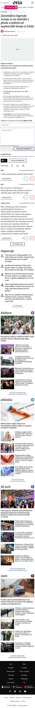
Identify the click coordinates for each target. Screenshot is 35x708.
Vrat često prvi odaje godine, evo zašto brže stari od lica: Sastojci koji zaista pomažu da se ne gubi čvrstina (17, 258)
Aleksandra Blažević (9, 31)
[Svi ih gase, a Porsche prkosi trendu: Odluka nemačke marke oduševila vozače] (7, 647)
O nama (6, 697)
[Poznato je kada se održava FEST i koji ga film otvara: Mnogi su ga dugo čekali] (17, 325)
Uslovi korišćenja (27, 697)
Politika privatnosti (15, 701)
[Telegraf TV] (25, 691)
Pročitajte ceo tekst (9, 35)
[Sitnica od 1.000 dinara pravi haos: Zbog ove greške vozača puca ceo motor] (7, 636)
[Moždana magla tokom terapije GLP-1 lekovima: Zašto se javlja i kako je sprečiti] (7, 436)
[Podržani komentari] (17, 166)
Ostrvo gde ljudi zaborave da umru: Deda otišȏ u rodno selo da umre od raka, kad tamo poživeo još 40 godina (17, 287)
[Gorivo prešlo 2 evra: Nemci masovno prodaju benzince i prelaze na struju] (7, 624)
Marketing (11, 697)
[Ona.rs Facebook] (10, 691)
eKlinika (6, 400)
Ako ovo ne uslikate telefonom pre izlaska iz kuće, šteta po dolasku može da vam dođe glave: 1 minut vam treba (17, 298)
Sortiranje (4, 166)
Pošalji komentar (17, 160)
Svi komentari (17, 244)
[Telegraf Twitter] (15, 691)
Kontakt (23, 701)
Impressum (18, 697)
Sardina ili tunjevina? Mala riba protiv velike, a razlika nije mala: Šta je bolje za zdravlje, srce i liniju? (17, 267)
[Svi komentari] (12, 166)
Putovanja (4, 12)
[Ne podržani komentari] (23, 166)
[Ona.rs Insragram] (20, 691)
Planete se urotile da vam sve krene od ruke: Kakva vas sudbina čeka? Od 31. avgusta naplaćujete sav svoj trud (17, 277)
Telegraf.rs (6, 3)
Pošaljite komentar (23, 149)
